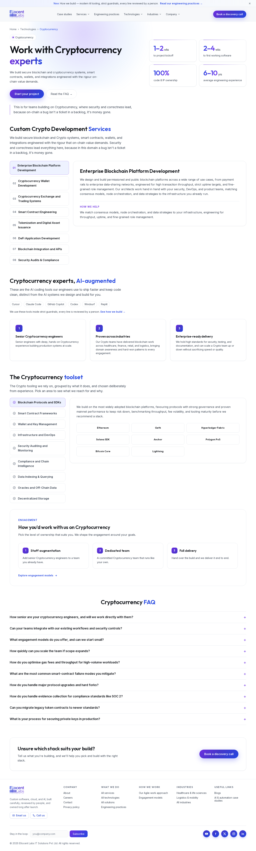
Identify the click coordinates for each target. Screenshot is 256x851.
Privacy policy (71, 807)
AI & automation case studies (226, 799)
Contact (67, 802)
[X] (224, 833)
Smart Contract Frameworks (37, 413)
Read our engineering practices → (181, 3)
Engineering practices (106, 14)
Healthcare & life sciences (192, 792)
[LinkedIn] (242, 833)
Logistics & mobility (187, 797)
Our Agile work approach (153, 792)
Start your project (27, 94)
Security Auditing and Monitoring (33, 448)
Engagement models (150, 797)
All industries (184, 802)
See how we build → (112, 311)
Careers (68, 797)
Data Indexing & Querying (35, 476)
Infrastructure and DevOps (36, 435)
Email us (21, 815)
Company (171, 14)
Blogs (217, 792)
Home (13, 29)
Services (81, 14)
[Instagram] (233, 833)
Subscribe (78, 833)
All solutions (108, 802)
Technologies (132, 14)
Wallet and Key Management (37, 424)
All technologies (110, 797)
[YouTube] (206, 833)
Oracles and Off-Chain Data (37, 487)
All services (107, 792)
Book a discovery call (229, 14)
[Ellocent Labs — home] (17, 14)
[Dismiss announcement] (250, 3)
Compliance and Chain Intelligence (33, 464)
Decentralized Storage (33, 498)
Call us (40, 815)
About (66, 792)
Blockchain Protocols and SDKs (39, 402)
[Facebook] (215, 833)
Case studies (64, 14)
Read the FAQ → (61, 94)
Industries (152, 14)
